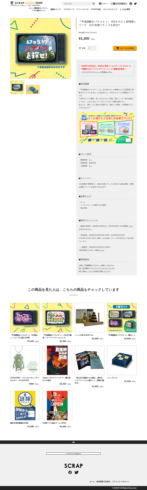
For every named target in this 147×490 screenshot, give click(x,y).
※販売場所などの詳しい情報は (91, 250)
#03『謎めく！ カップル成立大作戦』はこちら (94, 271)
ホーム (92, 481)
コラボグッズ (68, 9)
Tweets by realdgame (73, 453)
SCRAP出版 (96, 9)
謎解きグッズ (56, 9)
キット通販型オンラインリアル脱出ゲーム (38, 9)
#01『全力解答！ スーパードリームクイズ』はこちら (97, 268)
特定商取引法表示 (103, 481)
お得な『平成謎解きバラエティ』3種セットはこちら (96, 265)
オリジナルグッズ (110, 9)
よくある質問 (125, 9)
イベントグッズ (82, 9)
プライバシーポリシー (120, 481)
